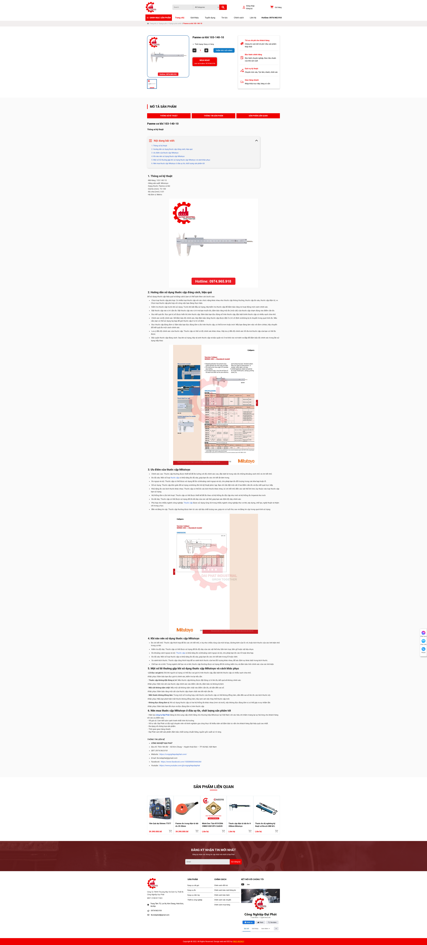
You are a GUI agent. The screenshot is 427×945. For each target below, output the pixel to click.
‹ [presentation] (147, 815)
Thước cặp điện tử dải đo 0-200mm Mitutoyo (240, 824)
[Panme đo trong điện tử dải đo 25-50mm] (186, 808)
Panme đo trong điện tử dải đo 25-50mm (186, 824)
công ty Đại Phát (162, 715)
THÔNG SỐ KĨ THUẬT (169, 116)
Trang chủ (179, 17)
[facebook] (260, 910)
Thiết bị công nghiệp (194, 900)
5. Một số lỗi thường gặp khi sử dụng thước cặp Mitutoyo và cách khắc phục (180, 160)
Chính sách (239, 17)
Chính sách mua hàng (222, 905)
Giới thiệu (194, 17)
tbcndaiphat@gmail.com (160, 915)
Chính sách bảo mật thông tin (225, 890)
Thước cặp (188, 503)
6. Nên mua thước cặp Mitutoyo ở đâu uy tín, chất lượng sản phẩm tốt (178, 163)
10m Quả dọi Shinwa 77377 (160, 823)
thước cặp (175, 478)
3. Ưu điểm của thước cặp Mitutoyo (164, 153)
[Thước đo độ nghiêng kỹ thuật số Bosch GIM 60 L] (266, 808)
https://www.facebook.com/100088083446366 (181, 762)
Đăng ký (249, 8)
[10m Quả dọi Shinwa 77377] (160, 808)
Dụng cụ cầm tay (193, 895)
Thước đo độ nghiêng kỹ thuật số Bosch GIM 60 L (265, 824)
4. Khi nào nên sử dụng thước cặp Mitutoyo (168, 156)
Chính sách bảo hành (222, 895)
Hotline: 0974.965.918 (272, 17)
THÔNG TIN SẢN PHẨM (213, 116)
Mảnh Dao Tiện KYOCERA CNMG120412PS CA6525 (212, 824)
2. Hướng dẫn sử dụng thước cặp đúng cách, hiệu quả (171, 149)
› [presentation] (279, 815)
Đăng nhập (250, 6)
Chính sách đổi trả (221, 885)
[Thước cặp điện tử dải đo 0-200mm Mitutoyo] (240, 808)
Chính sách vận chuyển (222, 900)
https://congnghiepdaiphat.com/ (173, 754)
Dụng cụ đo (163, 23)
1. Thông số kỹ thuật (159, 146)
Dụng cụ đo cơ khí (175, 23)
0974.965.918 (156, 911)
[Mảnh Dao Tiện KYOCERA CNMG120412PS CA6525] (213, 808)
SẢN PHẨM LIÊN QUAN (258, 116)
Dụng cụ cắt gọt (193, 885)
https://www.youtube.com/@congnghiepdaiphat (179, 765)
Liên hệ (253, 17)
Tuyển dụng (210, 17)
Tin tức (224, 17)
